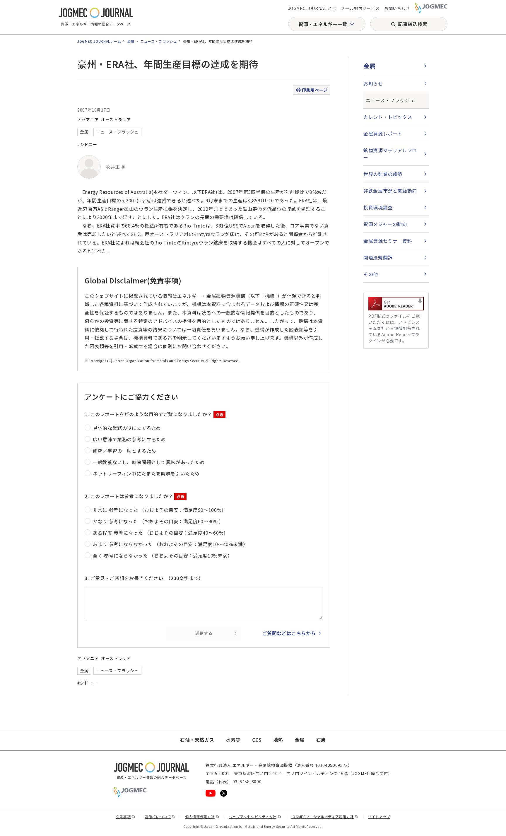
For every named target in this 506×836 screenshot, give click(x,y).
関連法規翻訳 (378, 257)
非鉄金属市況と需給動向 (390, 190)
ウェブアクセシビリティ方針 (255, 816)
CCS (256, 739)
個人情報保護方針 (202, 816)
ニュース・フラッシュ (158, 41)
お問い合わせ (397, 8)
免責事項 (125, 816)
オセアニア (88, 119)
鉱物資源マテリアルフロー (390, 154)
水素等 (233, 739)
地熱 (278, 739)
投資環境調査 (378, 207)
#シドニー (87, 144)
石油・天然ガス (197, 739)
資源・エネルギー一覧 (322, 24)
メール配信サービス (360, 8)
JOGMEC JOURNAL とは (312, 8)
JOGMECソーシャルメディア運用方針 (324, 816)
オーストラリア (116, 119)
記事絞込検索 (412, 24)
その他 (370, 274)
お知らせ (373, 83)
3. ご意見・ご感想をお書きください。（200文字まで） (144, 578)
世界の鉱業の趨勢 (382, 173)
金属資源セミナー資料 (387, 240)
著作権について (160, 816)
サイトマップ (379, 816)
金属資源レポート (382, 133)
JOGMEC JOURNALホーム (99, 41)
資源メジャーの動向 (385, 224)
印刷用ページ (314, 90)
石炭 (321, 739)
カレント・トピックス (387, 116)
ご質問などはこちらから (289, 633)
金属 (130, 41)
